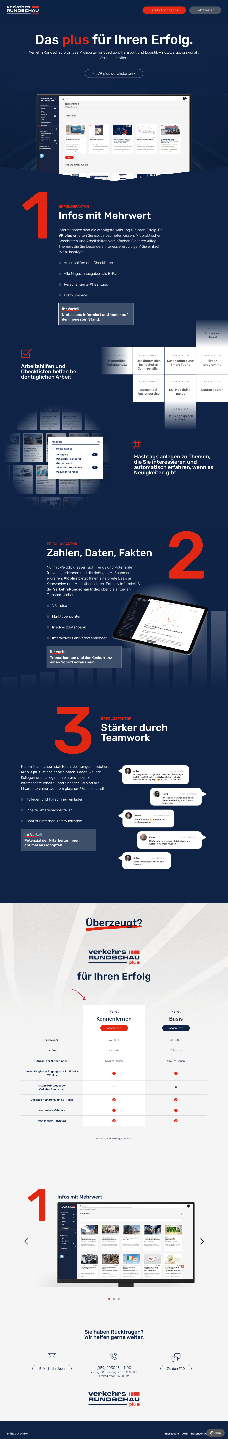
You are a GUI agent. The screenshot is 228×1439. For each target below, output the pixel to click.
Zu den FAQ (176, 1369)
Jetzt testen (205, 10)
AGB (185, 1433)
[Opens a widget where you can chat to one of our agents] (215, 1433)
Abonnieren (114, 1028)
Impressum (171, 1433)
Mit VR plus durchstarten (113, 73)
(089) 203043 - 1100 (114, 1367)
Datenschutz (199, 1433)
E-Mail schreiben (52, 1369)
